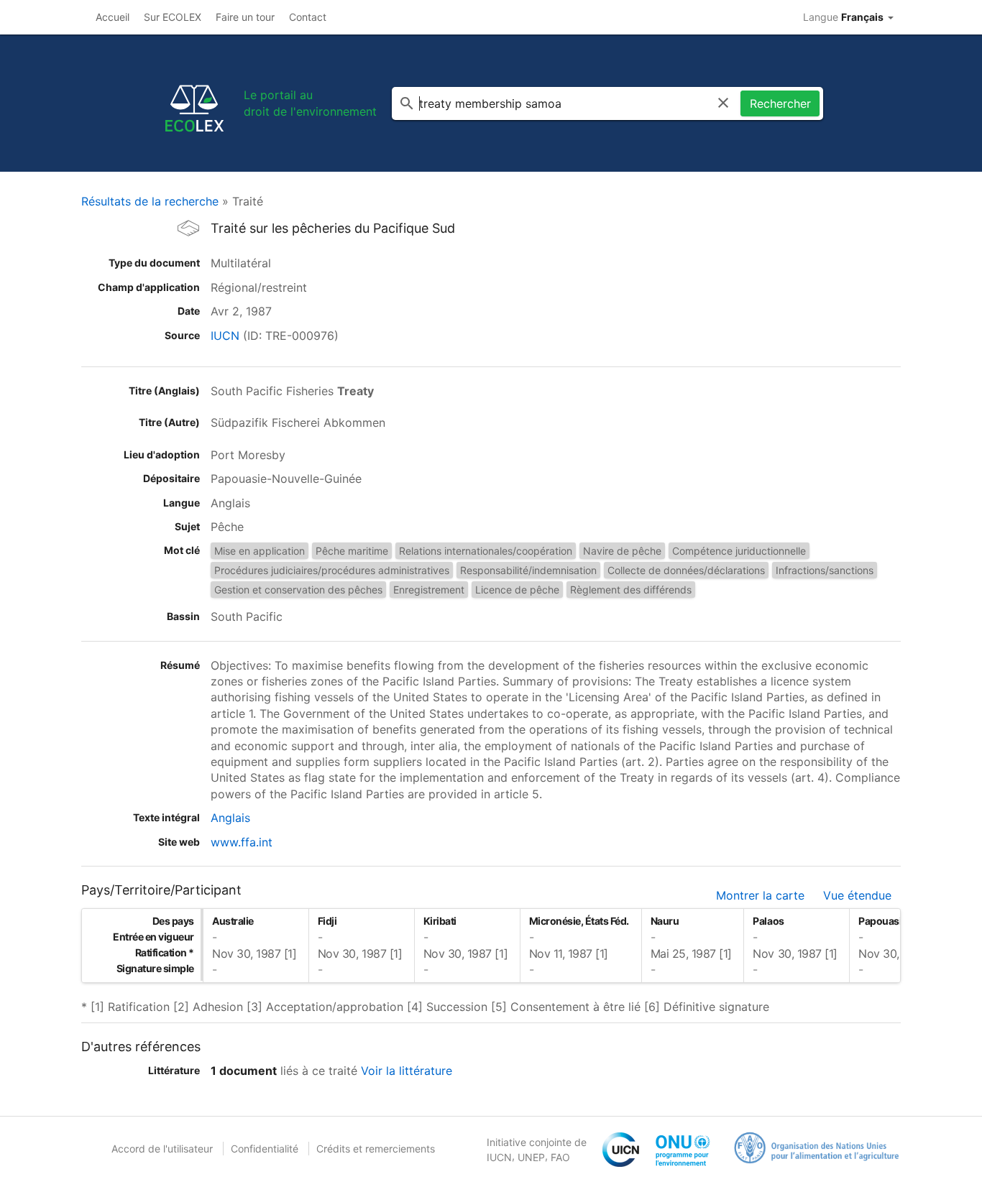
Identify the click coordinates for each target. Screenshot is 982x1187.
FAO (560, 1157)
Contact (307, 17)
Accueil (112, 17)
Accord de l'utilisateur (162, 1148)
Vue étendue (857, 895)
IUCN (225, 335)
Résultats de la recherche (150, 201)
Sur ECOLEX (172, 17)
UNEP (531, 1157)
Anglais (230, 817)
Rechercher (780, 103)
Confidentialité (264, 1148)
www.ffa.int (241, 842)
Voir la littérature (406, 1070)
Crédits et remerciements (375, 1148)
